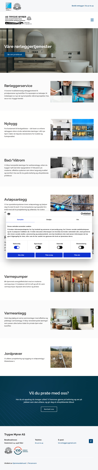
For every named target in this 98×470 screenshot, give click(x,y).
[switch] (38, 247)
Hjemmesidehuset (19, 463)
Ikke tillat (21, 255)
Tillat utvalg (49, 255)
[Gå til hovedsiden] (18, 20)
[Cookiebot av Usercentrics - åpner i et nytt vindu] (82, 214)
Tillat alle (77, 255)
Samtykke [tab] (20, 219)
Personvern (32, 463)
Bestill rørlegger (78, 6)
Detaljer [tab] (49, 219)
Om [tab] (77, 219)
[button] (64, 20)
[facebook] (91, 441)
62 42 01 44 (89, 6)
